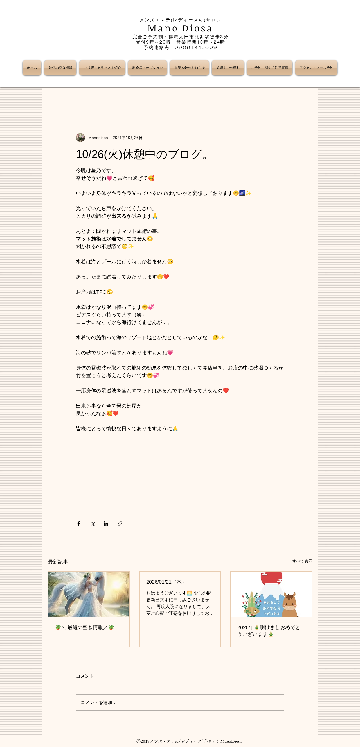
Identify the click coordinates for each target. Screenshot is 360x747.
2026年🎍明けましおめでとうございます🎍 (268, 631)
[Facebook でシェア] (78, 523)
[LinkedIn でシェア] (106, 523)
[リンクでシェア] (120, 523)
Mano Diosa (181, 28)
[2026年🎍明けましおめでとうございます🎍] (271, 594)
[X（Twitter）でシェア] (92, 523)
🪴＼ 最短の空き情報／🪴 (84, 627)
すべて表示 (302, 561)
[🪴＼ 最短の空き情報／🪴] (88, 594)
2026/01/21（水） (166, 582)
